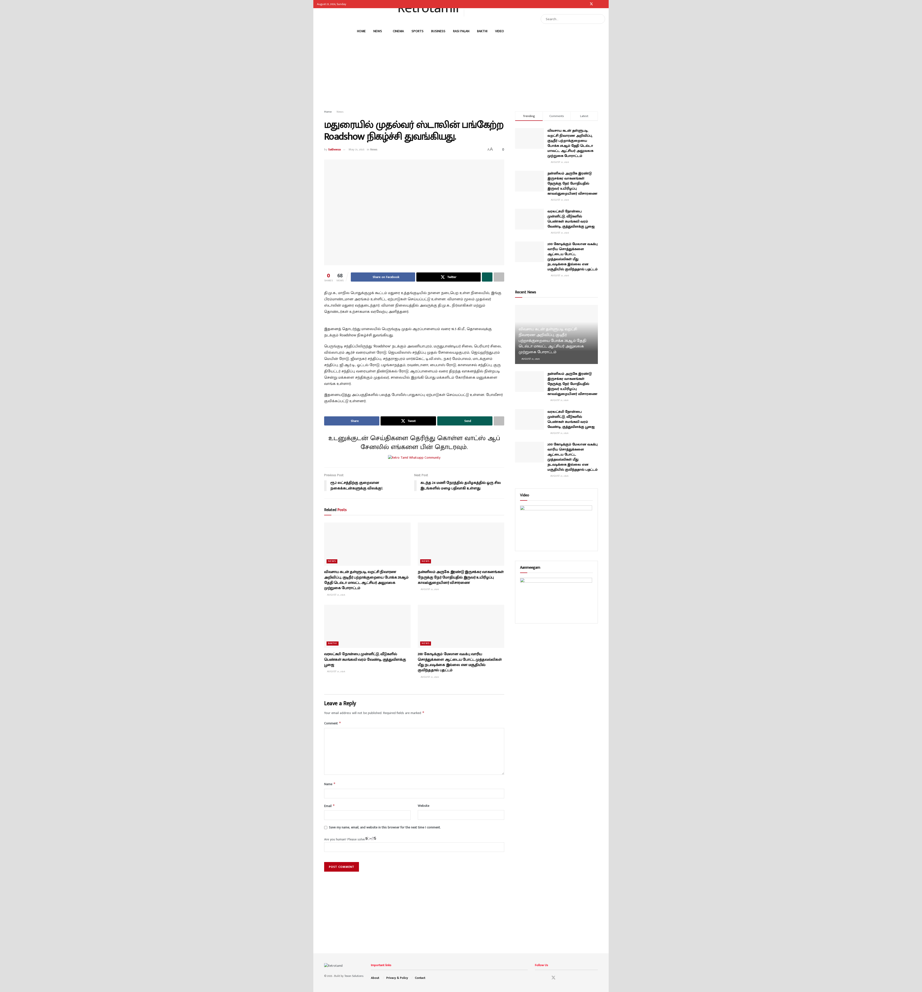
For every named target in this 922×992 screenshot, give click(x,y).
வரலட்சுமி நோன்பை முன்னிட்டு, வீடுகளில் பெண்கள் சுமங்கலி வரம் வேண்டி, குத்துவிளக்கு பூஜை (365, 659)
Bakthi (482, 31)
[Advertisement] (461, 70)
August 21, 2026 (335, 595)
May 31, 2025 (356, 149)
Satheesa (334, 149)
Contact (420, 977)
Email (329, 806)
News (377, 31)
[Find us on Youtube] (597, 4)
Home (361, 31)
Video (499, 31)
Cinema (398, 31)
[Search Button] (600, 19)
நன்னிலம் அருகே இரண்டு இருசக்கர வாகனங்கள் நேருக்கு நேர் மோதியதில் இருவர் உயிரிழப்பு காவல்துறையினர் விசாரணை (461, 577)
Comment (332, 723)
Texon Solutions (353, 976)
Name (330, 784)
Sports (418, 31)
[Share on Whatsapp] (487, 277)
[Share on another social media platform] (499, 277)
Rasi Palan (461, 31)
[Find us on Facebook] (579, 4)
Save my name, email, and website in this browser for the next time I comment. (385, 827)
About (375, 977)
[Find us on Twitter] (591, 4)
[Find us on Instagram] (585, 4)
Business (438, 31)
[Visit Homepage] (426, 13)
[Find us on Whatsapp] (603, 4)
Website (423, 805)
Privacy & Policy (397, 977)
